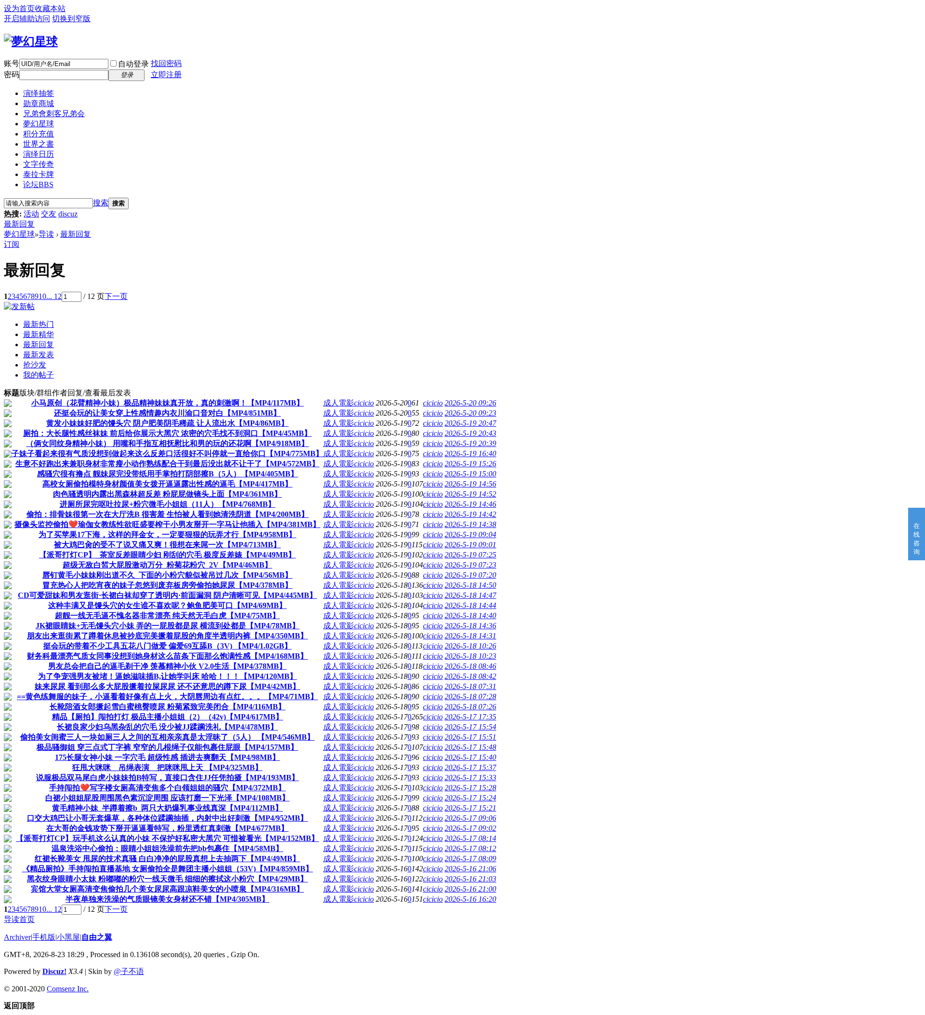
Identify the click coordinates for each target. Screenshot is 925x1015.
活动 (31, 214)
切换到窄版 (71, 18)
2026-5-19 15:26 (470, 464)
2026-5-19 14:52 (470, 494)
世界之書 (38, 144)
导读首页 (19, 919)
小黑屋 (68, 937)
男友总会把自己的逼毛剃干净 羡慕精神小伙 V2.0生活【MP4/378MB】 (167, 666)
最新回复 (19, 224)
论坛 (38, 184)
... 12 (54, 296)
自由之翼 (96, 937)
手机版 (43, 937)
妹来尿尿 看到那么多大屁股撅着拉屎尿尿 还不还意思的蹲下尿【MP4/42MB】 (167, 686)
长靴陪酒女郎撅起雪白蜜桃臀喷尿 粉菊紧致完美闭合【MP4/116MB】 (168, 707)
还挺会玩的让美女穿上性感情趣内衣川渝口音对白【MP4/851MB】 (167, 413)
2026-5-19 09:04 (470, 534)
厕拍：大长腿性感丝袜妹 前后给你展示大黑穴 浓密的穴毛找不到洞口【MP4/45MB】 (167, 433)
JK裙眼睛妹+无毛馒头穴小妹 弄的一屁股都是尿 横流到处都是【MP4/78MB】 (168, 626)
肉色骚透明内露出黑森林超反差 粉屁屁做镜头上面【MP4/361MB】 (167, 494)
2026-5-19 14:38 (470, 524)
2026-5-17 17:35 (470, 717)
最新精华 (38, 334)
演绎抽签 (38, 93)
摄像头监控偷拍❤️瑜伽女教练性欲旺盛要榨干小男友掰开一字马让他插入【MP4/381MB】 (167, 524)
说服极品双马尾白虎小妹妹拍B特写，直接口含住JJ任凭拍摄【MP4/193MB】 (167, 777)
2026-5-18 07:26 (470, 707)
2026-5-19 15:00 (470, 474)
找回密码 (166, 63)
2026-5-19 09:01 (470, 545)
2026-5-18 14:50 (470, 585)
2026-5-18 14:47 (470, 595)
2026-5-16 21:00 (470, 889)
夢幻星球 (38, 124)
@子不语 (129, 971)
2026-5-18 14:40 (470, 615)
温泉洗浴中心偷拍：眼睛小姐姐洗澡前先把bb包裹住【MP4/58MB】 (167, 848)
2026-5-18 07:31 (470, 686)
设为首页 (19, 8)
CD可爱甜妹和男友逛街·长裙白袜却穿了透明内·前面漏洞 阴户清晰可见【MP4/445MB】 (167, 595)
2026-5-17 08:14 (470, 838)
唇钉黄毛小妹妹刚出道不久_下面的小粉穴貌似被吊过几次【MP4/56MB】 (167, 575)
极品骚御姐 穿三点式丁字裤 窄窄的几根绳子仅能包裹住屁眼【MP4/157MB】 (167, 747)
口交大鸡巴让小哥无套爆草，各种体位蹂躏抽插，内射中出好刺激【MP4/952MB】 (167, 818)
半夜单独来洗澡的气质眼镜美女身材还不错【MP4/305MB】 (167, 899)
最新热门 (38, 324)
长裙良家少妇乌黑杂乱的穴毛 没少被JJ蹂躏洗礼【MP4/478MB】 (167, 727)
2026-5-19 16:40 (470, 453)
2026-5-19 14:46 (470, 504)
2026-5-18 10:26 (470, 646)
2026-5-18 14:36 (470, 626)
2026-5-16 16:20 (470, 899)
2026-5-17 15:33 (470, 777)
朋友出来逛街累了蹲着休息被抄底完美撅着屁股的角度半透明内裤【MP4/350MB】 (167, 636)
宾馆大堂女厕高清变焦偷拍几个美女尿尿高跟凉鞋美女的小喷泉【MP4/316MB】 (167, 889)
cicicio (364, 403)
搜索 (100, 203)
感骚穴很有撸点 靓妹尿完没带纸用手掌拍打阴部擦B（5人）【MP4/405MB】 (167, 474)
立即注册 (166, 74)
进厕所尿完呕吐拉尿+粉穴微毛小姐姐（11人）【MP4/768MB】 (168, 504)
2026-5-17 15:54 (470, 727)
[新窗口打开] (8, 404)
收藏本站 (50, 8)
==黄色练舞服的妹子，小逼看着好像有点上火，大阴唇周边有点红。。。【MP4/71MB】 (167, 696)
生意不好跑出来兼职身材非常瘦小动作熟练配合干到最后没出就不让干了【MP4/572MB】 (167, 464)
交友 (48, 214)
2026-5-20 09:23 (470, 413)
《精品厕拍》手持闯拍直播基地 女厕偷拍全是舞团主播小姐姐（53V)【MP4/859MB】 (167, 869)
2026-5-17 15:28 (470, 788)
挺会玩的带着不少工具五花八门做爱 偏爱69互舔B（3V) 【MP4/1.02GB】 (167, 646)
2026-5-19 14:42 (470, 514)
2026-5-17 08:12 (470, 848)
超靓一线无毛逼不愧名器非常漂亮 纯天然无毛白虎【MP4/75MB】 (167, 615)
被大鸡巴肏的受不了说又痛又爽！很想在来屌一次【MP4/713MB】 (167, 545)
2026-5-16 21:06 (470, 869)
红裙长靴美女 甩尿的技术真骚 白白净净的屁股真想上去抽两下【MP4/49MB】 (167, 858)
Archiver (17, 937)
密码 (11, 74)
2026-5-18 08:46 (470, 666)
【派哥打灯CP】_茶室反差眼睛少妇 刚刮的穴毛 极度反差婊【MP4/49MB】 (167, 555)
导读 (46, 234)
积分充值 (38, 134)
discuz (68, 214)
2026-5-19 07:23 (470, 565)
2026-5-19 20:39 (470, 443)
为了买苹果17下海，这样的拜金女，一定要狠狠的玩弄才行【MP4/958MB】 (167, 534)
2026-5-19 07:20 (470, 575)
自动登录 (133, 64)
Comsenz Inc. (68, 989)
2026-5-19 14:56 (470, 484)
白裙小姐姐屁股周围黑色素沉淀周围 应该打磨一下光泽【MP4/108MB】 (167, 798)
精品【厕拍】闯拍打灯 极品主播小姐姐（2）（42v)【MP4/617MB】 (167, 717)
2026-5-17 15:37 (470, 767)
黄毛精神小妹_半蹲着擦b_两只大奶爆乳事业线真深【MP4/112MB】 (167, 808)
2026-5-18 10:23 (470, 656)
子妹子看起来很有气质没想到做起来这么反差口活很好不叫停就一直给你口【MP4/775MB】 (167, 453)
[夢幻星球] (31, 41)
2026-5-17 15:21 (470, 808)
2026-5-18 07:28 (470, 696)
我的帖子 (38, 375)
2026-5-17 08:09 (470, 858)
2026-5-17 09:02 (470, 828)
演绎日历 (38, 154)
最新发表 (38, 355)
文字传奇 (38, 164)
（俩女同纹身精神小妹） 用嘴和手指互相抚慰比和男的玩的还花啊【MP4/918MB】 (167, 443)
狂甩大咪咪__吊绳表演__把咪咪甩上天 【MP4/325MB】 (167, 767)
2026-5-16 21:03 (470, 879)
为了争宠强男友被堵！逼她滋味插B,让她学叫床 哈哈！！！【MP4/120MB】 (167, 676)
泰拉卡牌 (38, 174)
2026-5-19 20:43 (470, 433)
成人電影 (338, 403)
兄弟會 (54, 113)
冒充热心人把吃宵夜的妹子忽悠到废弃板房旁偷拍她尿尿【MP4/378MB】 (167, 585)
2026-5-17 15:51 (470, 737)
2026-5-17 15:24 (470, 798)
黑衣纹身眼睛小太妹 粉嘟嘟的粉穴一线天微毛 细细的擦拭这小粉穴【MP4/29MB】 (167, 879)
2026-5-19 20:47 (470, 423)
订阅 (11, 244)
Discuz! (54, 971)
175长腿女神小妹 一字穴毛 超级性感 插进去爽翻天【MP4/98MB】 (167, 757)
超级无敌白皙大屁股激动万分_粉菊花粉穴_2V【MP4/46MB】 (167, 565)
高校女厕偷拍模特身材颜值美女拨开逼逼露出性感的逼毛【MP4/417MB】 (167, 484)
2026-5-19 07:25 (470, 555)
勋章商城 (38, 103)
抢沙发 (34, 365)
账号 (11, 63)
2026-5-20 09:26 (470, 403)
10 (42, 296)
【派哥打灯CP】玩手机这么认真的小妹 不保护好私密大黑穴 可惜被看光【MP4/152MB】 (167, 838)
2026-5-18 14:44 (470, 605)
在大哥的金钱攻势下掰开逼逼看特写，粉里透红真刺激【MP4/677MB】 (167, 828)
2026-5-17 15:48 (470, 747)
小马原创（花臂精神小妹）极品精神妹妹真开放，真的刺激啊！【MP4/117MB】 (167, 403)
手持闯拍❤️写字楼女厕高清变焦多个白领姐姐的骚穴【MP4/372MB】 (167, 788)
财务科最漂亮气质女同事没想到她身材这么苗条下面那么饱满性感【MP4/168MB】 (167, 656)
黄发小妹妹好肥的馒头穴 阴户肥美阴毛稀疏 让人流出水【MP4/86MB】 (167, 423)
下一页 (116, 296)
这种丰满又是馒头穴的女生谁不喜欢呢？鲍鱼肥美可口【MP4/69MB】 (167, 605)
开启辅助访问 (27, 18)
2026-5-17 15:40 (470, 757)
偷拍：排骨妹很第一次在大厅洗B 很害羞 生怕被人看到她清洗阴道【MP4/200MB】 (167, 514)
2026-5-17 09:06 (470, 818)
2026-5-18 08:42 (470, 676)
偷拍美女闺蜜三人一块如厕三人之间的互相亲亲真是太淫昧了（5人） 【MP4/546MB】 (167, 737)
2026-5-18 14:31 (470, 636)
